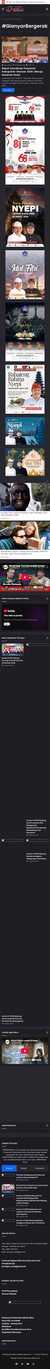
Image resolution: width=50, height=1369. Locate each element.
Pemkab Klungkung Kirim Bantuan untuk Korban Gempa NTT (30, 1176)
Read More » (8, 90)
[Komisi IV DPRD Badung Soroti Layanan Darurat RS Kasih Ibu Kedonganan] (13, 926)
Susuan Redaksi (9, 1294)
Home (5, 19)
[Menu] (3, 9)
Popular (9, 1168)
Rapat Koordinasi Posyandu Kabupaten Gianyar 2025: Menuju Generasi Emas (22, 71)
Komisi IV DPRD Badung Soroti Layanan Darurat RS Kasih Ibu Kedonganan (12, 1018)
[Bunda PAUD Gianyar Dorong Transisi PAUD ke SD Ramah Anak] (13, 649)
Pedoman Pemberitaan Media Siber (18, 1318)
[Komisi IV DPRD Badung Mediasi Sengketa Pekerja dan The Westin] (37, 845)
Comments (39, 1168)
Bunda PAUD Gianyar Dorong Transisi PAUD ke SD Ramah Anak (12, 660)
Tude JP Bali (8, 65)
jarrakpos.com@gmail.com (16, 1252)
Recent (24, 1168)
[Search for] (47, 9)
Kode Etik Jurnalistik (11, 1320)
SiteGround (35, 1358)
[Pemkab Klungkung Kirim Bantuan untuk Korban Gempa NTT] (8, 1178)
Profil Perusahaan (10, 1291)
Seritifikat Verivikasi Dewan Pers (16, 1329)
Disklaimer (6, 1326)
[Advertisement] (25, 1093)
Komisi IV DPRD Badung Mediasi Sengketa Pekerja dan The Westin (36, 856)
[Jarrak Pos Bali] (15, 9)
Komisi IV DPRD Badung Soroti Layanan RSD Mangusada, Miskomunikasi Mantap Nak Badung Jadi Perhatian (36, 826)
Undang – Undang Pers (12, 1323)
